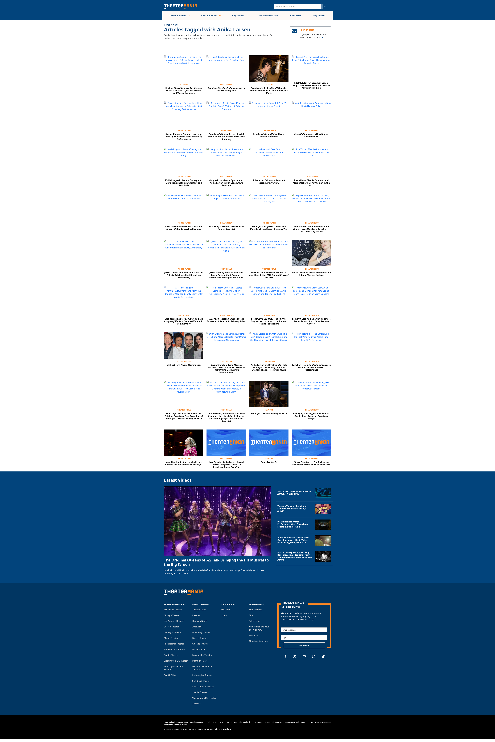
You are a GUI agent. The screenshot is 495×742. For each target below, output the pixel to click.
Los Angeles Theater (174, 621)
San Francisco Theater (174, 649)
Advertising (254, 621)
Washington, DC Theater (176, 660)
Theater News (227, 84)
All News (196, 703)
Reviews (184, 84)
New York (225, 609)
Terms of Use (226, 729)
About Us (253, 635)
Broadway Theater (173, 609)
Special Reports (184, 361)
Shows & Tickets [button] (178, 15)
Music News (227, 130)
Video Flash (312, 176)
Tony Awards (318, 15)
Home (167, 24)
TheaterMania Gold (269, 15)
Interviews (269, 361)
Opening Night (199, 621)
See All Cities (170, 675)
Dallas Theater (199, 649)
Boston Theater (171, 626)
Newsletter (295, 15)
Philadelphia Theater (174, 643)
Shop (251, 615)
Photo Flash (184, 130)
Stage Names (255, 609)
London (224, 615)
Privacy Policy (212, 729)
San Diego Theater (201, 680)
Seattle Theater (171, 655)
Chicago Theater (172, 615)
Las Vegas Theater (173, 632)
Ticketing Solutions (258, 641)
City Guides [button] (238, 15)
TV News (269, 84)
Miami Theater (171, 638)
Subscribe (304, 645)
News (176, 24)
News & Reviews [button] (209, 15)
